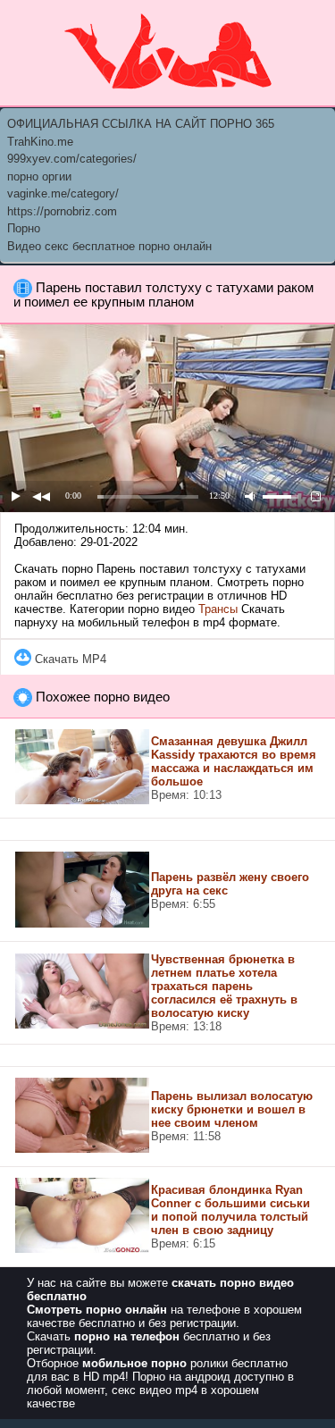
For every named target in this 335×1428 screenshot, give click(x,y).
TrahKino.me (40, 141)
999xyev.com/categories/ (72, 158)
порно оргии (39, 176)
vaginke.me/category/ (63, 193)
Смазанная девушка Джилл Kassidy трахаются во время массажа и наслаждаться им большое (233, 761)
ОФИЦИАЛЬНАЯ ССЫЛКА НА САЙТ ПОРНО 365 (140, 123)
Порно (23, 228)
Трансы (218, 609)
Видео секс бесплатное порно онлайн (109, 246)
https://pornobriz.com (62, 211)
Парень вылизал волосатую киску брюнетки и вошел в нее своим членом (232, 1109)
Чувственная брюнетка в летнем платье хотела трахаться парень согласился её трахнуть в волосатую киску (224, 986)
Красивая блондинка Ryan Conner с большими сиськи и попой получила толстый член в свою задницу (230, 1210)
